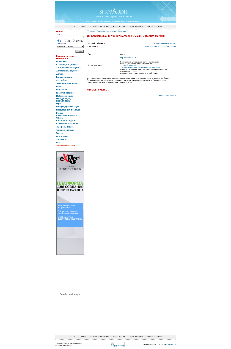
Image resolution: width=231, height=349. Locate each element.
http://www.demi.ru (128, 58)
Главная (71, 27)
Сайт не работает (129, 66)
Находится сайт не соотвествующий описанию (141, 67)
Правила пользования (100, 27)
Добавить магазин (155, 27)
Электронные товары (106, 31)
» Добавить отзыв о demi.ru (165, 95)
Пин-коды (122, 31)
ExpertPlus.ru (171, 344)
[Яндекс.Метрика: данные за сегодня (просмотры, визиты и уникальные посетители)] (118, 344)
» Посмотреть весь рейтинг (165, 43)
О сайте (82, 27)
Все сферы (61, 61)
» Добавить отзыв (169, 47)
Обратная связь (136, 27)
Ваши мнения (119, 27)
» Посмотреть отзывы (151, 47)
